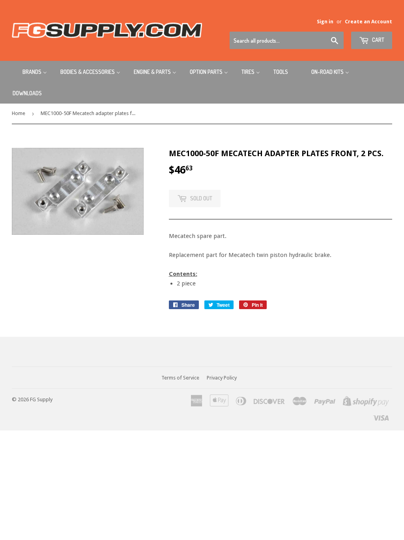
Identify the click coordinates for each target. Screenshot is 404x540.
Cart (377, 39)
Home (18, 113)
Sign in (325, 22)
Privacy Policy (222, 378)
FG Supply (41, 399)
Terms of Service (180, 378)
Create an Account (368, 22)
